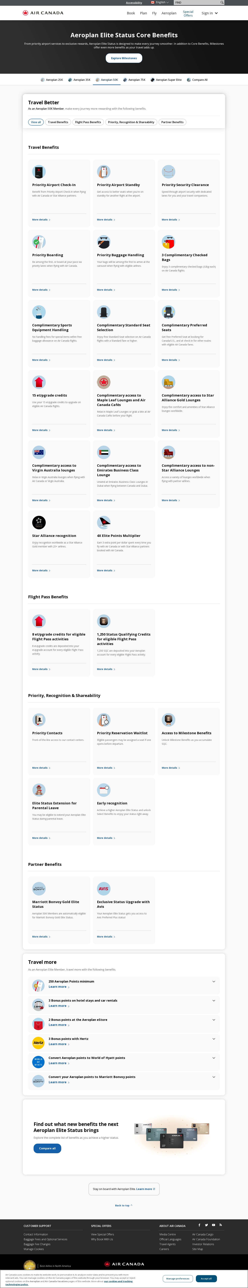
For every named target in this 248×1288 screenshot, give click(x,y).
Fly (154, 13)
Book (131, 13)
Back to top (122, 1205)
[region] (124, 1279)
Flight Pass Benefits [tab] (88, 122)
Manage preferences (177, 1278)
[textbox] (197, 2)
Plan (143, 13)
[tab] (51, 80)
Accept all (206, 1278)
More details (40, 219)
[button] (222, 2)
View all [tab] (36, 122)
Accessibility (134, 3)
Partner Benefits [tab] (172, 122)
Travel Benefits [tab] (58, 122)
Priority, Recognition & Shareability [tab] (131, 122)
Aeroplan (169, 13)
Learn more (145, 1189)
